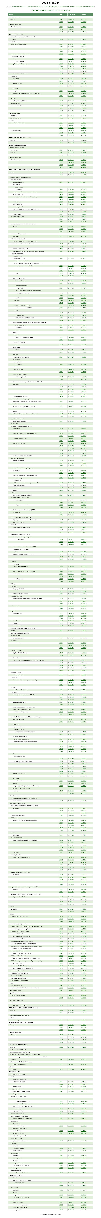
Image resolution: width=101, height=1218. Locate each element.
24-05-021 (71, 931)
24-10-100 (71, 325)
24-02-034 (71, 773)
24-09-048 (71, 574)
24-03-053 (71, 64)
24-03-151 (71, 428)
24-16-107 (71, 406)
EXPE (61, 293)
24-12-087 (71, 51)
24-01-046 (71, 1104)
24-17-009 (71, 162)
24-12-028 (71, 975)
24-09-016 (71, 337)
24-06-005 (71, 515)
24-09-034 (71, 682)
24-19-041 (71, 155)
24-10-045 (71, 847)
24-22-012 (71, 251)
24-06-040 (71, 911)
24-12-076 (71, 150)
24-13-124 (71, 448)
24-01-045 (71, 1173)
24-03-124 (71, 909)
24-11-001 (71, 39)
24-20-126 (71, 357)
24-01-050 (71, 1155)
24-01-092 (71, 916)
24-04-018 (71, 761)
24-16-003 (71, 229)
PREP (61, 27)
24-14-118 (71, 835)
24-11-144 (71, 830)
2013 (44, 6)
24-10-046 (71, 746)
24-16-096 (71, 1168)
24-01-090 (71, 820)
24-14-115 (71, 295)
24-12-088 (71, 591)
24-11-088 (71, 970)
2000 (83, 6)
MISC (61, 19)
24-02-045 (71, 810)
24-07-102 (71, 288)
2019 (25, 6)
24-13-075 (71, 258)
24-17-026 (71, 667)
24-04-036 (71, 172)
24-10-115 (71, 133)
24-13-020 (71, 850)
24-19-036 (71, 1005)
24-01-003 (71, 330)
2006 (65, 6)
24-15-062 (71, 579)
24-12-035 (71, 608)
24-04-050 (71, 926)
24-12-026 (71, 985)
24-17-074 (71, 372)
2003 (74, 6)
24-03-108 (71, 455)
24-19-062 (71, 645)
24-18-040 (71, 699)
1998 (89, 6)
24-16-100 (71, 1089)
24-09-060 (71, 828)
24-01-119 (71, 690)
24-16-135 (71, 618)
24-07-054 (71, 643)
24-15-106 (71, 174)
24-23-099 (71, 884)
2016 (34, 6)
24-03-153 (71, 44)
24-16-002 (71, 221)
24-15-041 (71, 734)
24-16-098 (71, 1150)
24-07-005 (71, 857)
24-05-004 (71, 741)
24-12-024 (71, 877)
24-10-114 (71, 125)
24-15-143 (71, 593)
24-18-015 (71, 793)
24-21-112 (71, 103)
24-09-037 (71, 379)
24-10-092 (71, 202)
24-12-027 (71, 933)
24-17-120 (71, 142)
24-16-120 (71, 559)
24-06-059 (71, 369)
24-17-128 (71, 231)
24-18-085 (71, 712)
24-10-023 (71, 963)
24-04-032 (71, 391)
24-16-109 (71, 364)
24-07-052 (71, 431)
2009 (56, 6)
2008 (59, 6)
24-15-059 (71, 135)
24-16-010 (71, 685)
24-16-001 (71, 345)
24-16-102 (71, 1086)
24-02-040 (71, 840)
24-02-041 (71, 539)
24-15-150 (71, 988)
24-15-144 (71, 160)
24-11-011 (71, 892)
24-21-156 (71, 305)
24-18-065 (71, 630)
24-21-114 (71, 1069)
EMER (61, 29)
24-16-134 (71, 603)
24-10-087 (71, 943)
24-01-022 (71, 1047)
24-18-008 (71, 236)
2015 (37, 6)
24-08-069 (71, 293)
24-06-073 (71, 182)
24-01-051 (71, 1158)
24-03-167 (71, 978)
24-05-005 (71, 744)
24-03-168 (71, 966)
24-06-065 (71, 921)
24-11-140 (71, 860)
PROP (61, 32)
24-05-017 (71, 973)
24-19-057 (71, 22)
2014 (40, 6)
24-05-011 (71, 1113)
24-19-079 (71, 581)
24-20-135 (71, 815)
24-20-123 (71, 867)
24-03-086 (71, 377)
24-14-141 (71, 897)
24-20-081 (71, 901)
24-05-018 (71, 1010)
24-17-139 (71, 791)
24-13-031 (71, 655)
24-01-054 (71, 1118)
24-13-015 (71, 638)
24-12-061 (71, 749)
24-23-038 (71, 1042)
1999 (86, 6)
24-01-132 (71, 929)
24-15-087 (71, 1027)
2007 (62, 6)
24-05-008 (71, 1131)
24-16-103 (71, 1126)
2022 (16, 6)
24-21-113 (71, 73)
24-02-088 (71, 781)
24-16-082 (71, 340)
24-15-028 (71, 961)
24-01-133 (71, 808)
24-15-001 (71, 719)
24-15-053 (71, 951)
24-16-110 (71, 189)
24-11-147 (71, 532)
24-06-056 (71, 303)
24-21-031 (71, 59)
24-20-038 (71, 776)
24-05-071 (71, 813)
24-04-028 (71, 571)
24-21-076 (71, 1020)
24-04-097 (71, 81)
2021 (19, 6)
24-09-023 (71, 845)
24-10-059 (71, 694)
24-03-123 (71, 542)
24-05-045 (71, 653)
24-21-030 (71, 71)
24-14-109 (71, 995)
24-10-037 (71, 990)
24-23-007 (71, 283)
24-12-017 (71, 759)
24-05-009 (71, 1133)
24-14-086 (71, 273)
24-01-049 (71, 1148)
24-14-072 (71, 401)
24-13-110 (71, 446)
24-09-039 (71, 613)
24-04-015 (71, 266)
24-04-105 (71, 66)
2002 (77, 6)
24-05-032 (71, 502)
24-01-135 (71, 140)
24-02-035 (71, 527)
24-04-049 (71, 298)
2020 (22, 6)
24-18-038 (71, 450)
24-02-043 (71, 495)
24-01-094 (71, 823)
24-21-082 (71, 1039)
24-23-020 (71, 1059)
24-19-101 (71, 722)
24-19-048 (71, 276)
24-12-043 (71, 416)
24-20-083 (71, 882)
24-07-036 (71, 130)
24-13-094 (71, 441)
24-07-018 (71, 46)
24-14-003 (71, 91)
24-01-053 (71, 1081)
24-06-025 (71, 544)
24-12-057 (71, 268)
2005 (68, 6)
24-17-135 (71, 27)
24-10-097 (71, 197)
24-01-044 (71, 1207)
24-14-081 (71, 864)
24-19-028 (71, 327)
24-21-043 (71, 786)
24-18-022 (71, 29)
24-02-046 (71, 500)
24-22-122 (71, 214)
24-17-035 (71, 1037)
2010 (53, 6)
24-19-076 (71, 465)
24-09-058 (71, 414)
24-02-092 (71, 101)
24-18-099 (71, 800)
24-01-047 (71, 1182)
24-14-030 (71, 936)
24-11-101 (71, 731)
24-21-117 (71, 110)
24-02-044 (71, 842)
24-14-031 (71, 958)
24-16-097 (71, 1141)
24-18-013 (71, 192)
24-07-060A (71, 1101)
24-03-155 (71, 889)
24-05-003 (71, 300)
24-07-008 (71, 352)
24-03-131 (71, 226)
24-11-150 (71, 766)
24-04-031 (71, 386)
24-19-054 (71, 771)
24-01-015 (71, 349)
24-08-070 (71, 529)
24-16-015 (71, 1035)
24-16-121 (71, 463)
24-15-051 (71, 948)
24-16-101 (71, 1202)
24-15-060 (71, 128)
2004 (71, 6)
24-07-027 (71, 606)
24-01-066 (71, 512)
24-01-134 (71, 308)
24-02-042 (71, 739)
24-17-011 (71, 941)
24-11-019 (71, 436)
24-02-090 (71, 105)
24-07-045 (71, 662)
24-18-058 (71, 1012)
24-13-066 (71, 751)
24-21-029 (71, 68)
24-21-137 (71, 165)
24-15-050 (71, 953)
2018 (28, 6)
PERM (61, 46)
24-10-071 (71, 438)
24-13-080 (71, 697)
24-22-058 (71, 904)
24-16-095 (71, 1165)
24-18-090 (71, 899)
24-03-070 (71, 1108)
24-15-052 (71, 946)
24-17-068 (71, 938)
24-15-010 (71, 665)
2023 (13, 6)
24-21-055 (71, 315)
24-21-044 (71, 852)
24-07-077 (71, 433)
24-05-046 (71, 216)
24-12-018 (71, 601)
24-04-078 (71, 623)
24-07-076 (71, 825)
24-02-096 (71, 78)
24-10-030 (71, 566)
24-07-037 (71, 123)
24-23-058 (71, 648)
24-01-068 (71, 443)
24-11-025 (71, 118)
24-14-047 (71, 862)
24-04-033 (71, 394)
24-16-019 (71, 96)
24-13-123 (71, 554)
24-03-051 (71, 680)
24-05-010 (71, 1091)
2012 (47, 6)
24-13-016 (71, 675)
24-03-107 (71, 312)
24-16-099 (71, 1084)
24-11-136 (71, 93)
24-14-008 (71, 115)
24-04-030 (71, 384)
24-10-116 (71, 49)
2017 (31, 6)
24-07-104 (71, 598)
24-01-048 (71, 1185)
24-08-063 (71, 621)
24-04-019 (71, 763)
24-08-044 (71, 588)
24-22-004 (71, 246)
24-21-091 (71, 453)
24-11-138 (71, 483)
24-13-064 (71, 616)
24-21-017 (71, 32)
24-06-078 (71, 968)
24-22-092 (71, 1064)
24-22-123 (71, 211)
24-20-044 (71, 1030)
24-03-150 (71, 919)
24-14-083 (71, 243)
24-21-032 (71, 61)
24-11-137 (71, 219)
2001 (80, 6)
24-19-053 (71, 411)
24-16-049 (71, 19)
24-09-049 (71, 460)
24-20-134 (71, 869)
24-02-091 (71, 108)
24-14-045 (71, 556)
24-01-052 (71, 1163)
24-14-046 (71, 576)
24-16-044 (71, 271)
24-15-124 (71, 768)
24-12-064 (71, 980)
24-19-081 (71, 421)
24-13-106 (71, 152)
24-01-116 (71, 709)
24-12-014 (71, 874)
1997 (92, 6)
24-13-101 (71, 1025)
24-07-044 (71, 660)
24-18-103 (71, 714)
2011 (50, 6)
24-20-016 (71, 879)
